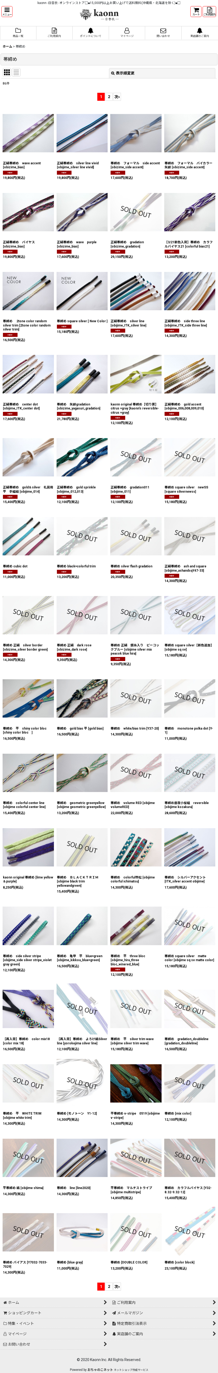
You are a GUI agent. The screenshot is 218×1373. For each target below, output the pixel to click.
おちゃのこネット (100, 1370)
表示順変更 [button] (125, 73)
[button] (6, 11)
